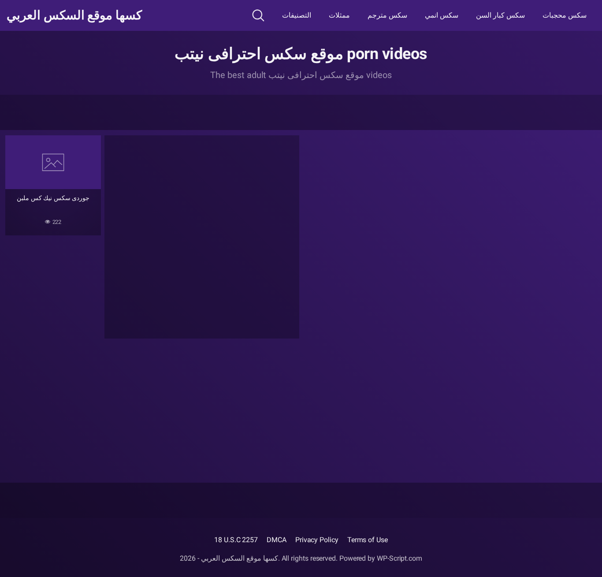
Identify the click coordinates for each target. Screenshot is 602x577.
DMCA (276, 540)
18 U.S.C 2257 (236, 540)
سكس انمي (441, 15)
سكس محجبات (565, 15)
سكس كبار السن (500, 15)
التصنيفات (296, 15)
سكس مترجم (387, 15)
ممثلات (339, 15)
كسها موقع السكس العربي (74, 15)
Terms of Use (367, 540)
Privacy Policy (316, 540)
